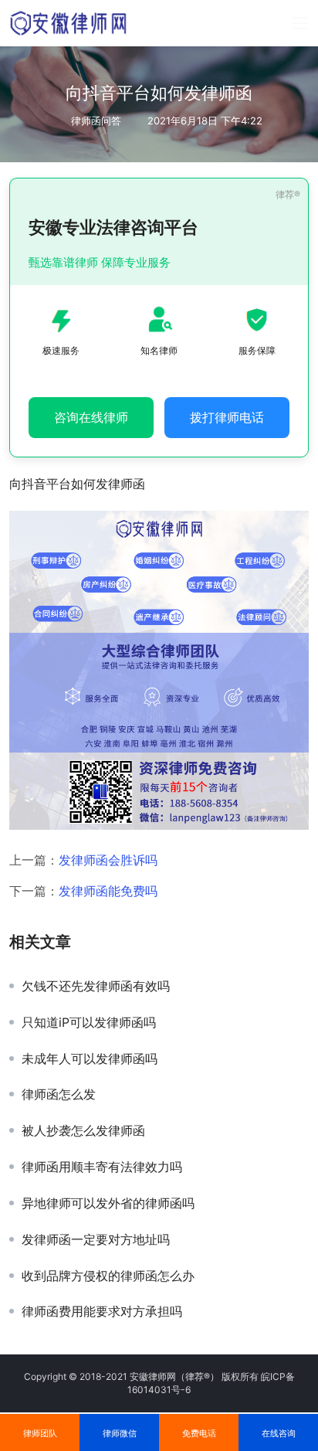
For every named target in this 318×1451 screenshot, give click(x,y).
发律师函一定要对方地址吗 (96, 1239)
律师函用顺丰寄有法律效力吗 (102, 1167)
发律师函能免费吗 (108, 891)
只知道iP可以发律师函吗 (89, 1022)
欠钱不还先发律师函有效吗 (96, 986)
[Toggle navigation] (300, 23)
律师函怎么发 (59, 1094)
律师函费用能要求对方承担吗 (102, 1311)
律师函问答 (96, 120)
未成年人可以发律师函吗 (89, 1058)
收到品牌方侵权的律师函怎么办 (108, 1276)
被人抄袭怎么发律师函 (83, 1130)
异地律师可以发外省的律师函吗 (108, 1203)
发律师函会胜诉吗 (108, 860)
